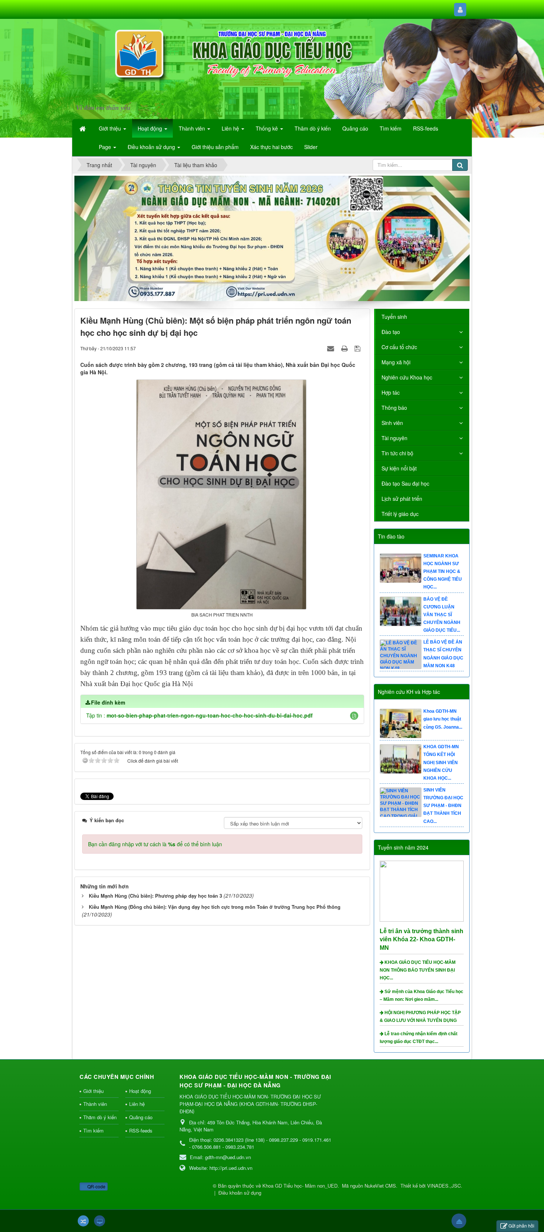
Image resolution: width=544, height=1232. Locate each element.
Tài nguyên (394, 438)
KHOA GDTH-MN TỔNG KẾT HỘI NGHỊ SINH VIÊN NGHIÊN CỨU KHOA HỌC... (441, 805)
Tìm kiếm (93, 1130)
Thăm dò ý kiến (100, 1117)
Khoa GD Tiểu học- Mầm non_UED (300, 1185)
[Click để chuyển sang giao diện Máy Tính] (99, 1220)
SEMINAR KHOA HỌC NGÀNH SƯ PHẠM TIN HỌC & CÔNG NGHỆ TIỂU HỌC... (442, 615)
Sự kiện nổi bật (399, 468)
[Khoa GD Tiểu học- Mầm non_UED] (118, 64)
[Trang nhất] (83, 128)
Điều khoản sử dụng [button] (152, 147)
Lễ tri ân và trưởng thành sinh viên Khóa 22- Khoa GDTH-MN (421, 939)
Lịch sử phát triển (402, 498)
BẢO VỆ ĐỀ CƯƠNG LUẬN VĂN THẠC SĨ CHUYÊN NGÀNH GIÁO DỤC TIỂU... (441, 657)
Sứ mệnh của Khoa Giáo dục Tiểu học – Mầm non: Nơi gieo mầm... (421, 995)
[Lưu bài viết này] (358, 348)
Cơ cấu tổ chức (399, 347)
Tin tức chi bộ (397, 453)
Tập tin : (199, 715)
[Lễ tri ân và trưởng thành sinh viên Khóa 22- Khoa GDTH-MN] (423, 890)
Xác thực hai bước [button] (271, 147)
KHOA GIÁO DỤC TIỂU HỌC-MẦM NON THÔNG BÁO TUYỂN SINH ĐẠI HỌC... (418, 970)
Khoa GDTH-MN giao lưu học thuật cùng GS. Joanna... (442, 762)
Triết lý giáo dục (400, 513)
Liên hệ (137, 1103)
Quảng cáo (140, 1117)
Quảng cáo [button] (355, 128)
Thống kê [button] (267, 128)
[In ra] (345, 348)
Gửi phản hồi (521, 1225)
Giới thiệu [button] (110, 128)
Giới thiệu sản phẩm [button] (215, 147)
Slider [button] (311, 147)
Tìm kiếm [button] (391, 128)
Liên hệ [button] (231, 128)
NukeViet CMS (380, 1185)
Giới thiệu (93, 1090)
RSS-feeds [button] (425, 128)
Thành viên (95, 1103)
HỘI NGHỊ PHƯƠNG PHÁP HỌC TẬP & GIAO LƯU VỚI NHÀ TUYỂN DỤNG (420, 1016)
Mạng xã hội (396, 362)
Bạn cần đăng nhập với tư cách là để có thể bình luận (155, 844)
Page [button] (106, 147)
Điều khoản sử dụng (239, 1192)
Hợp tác (391, 392)
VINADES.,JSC (444, 1185)
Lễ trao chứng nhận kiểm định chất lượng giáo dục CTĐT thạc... (418, 1037)
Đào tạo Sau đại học (405, 483)
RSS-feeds (140, 1130)
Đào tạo (391, 331)
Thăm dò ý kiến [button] (313, 128)
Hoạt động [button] (151, 128)
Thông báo (394, 407)
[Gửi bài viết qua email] (331, 348)
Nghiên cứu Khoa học (407, 377)
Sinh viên (392, 422)
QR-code (95, 1186)
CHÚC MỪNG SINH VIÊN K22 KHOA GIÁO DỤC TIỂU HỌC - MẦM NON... (441, 571)
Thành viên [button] (192, 128)
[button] (354, 715)
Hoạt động (140, 1090)
